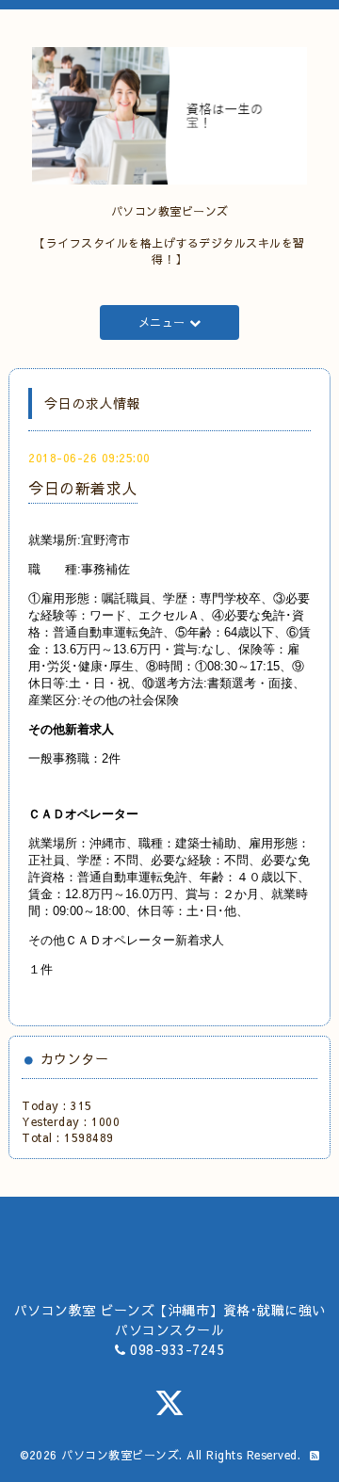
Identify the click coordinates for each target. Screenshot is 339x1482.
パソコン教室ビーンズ (120, 1454)
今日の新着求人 (82, 487)
